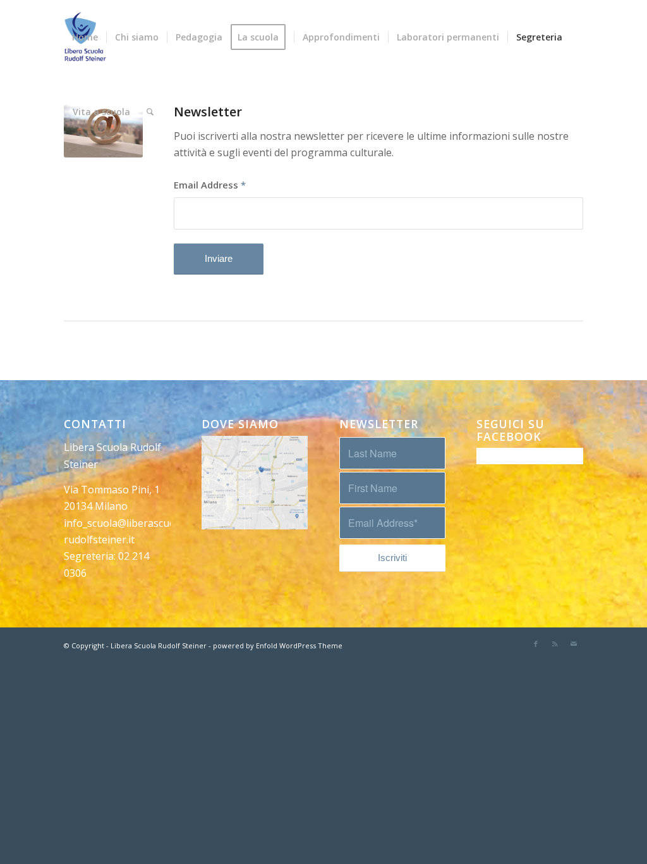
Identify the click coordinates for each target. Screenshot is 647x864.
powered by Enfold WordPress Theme (277, 645)
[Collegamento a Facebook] (535, 643)
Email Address (210, 184)
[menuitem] (85, 37)
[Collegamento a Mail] (573, 643)
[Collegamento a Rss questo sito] (554, 643)
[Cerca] (150, 112)
